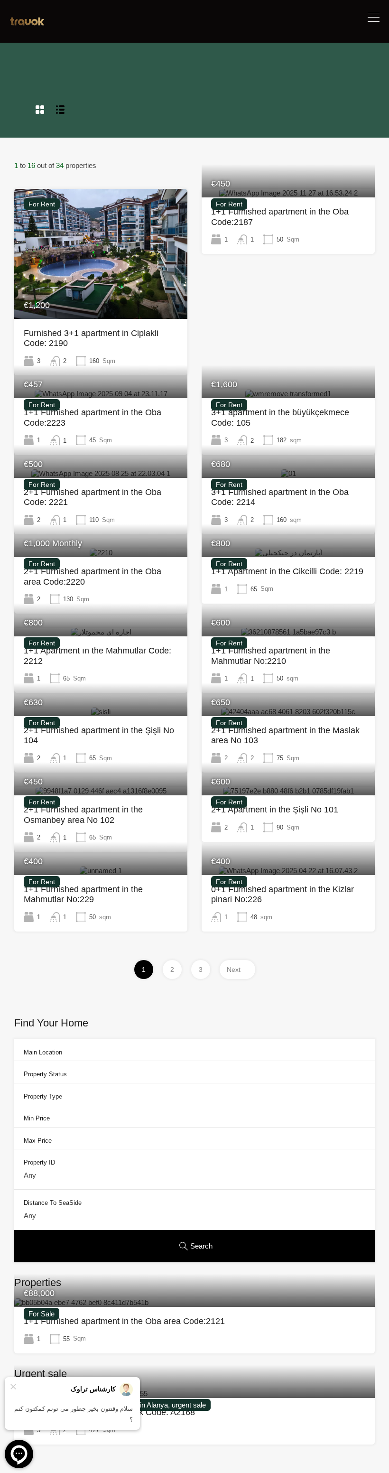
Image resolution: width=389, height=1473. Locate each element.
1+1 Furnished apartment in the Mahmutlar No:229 (83, 894)
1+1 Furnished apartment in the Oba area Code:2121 (124, 1321)
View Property (101, 293)
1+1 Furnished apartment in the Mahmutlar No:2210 (270, 656)
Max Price (38, 1140)
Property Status (45, 1074)
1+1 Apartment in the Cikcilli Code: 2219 (287, 571)
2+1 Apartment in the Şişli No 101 (274, 809)
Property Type (43, 1096)
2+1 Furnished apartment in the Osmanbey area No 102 (83, 815)
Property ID (39, 1162)
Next (234, 969)
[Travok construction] (27, 23)
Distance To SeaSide (53, 1202)
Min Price (37, 1118)
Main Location (43, 1052)
